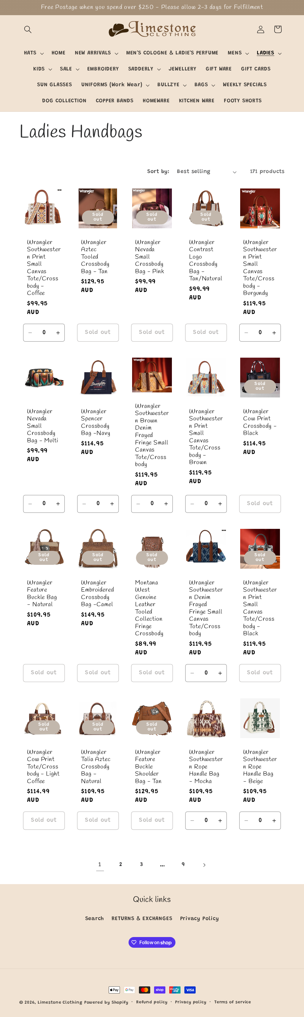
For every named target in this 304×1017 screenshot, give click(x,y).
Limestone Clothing (60, 1003)
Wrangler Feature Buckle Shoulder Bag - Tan (148, 767)
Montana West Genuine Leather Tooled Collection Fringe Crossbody (149, 608)
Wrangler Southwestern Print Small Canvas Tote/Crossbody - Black (260, 608)
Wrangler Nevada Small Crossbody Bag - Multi (42, 426)
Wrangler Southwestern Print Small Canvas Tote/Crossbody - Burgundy (260, 268)
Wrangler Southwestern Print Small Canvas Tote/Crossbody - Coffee (44, 268)
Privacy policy (191, 1002)
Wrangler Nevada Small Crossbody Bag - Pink (149, 257)
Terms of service (232, 1002)
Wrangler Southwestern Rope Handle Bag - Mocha (206, 767)
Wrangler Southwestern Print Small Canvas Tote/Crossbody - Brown (206, 437)
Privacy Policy (199, 919)
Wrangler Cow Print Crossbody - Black (260, 422)
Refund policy (152, 1002)
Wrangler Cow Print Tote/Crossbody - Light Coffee (43, 767)
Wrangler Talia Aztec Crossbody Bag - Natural (96, 767)
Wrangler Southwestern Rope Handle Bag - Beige (260, 767)
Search (94, 919)
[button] (27, 29)
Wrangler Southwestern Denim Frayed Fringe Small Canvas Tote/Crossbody (206, 608)
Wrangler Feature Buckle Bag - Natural (42, 594)
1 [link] (100, 865)
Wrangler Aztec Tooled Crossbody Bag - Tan (95, 257)
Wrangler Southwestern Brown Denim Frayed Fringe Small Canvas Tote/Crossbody (152, 436)
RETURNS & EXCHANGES (142, 919)
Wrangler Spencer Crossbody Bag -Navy (95, 422)
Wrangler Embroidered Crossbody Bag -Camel (97, 594)
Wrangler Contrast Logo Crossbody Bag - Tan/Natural (205, 261)
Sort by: (158, 172)
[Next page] (204, 864)
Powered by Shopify (106, 1003)
